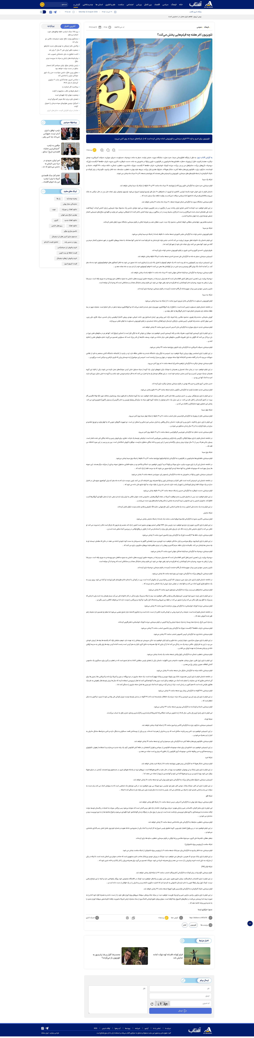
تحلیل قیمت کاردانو (51, 242)
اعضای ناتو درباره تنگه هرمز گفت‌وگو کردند (63, 99)
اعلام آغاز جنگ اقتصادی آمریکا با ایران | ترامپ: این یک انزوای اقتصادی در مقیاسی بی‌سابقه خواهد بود (51, 179)
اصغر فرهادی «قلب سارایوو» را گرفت (65, 91)
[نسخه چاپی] (127, 917)
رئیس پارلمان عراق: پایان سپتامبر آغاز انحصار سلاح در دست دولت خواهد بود (62, 67)
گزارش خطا (174, 918)
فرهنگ (206, 27)
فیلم (184, 925)
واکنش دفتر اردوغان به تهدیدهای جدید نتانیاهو (61, 46)
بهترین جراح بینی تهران (69, 215)
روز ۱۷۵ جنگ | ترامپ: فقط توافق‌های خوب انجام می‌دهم (62, 33)
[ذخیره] (133, 917)
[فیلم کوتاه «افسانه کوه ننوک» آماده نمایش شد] (197, 956)
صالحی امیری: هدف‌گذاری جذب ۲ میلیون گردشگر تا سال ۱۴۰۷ (63, 81)
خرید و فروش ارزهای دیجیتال (67, 258)
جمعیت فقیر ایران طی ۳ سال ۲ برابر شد (63, 50)
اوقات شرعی (106, 1028)
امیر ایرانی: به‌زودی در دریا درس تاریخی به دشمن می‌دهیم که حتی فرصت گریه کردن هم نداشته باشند (51, 164)
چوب (54, 209)
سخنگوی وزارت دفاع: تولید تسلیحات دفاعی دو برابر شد (61, 40)
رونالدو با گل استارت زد (70, 87)
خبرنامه (137, 1028)
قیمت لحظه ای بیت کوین (68, 253)
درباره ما (168, 1028)
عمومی (199, 27)
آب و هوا (117, 1028)
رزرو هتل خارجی (56, 226)
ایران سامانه (44, 1033)
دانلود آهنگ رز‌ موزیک (69, 209)
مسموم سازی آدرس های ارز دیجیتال (64, 236)
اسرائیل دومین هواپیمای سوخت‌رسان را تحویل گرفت (61, 105)
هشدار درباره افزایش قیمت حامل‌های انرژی (62, 110)
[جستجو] (42, 4)
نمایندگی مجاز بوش (70, 204)
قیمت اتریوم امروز (70, 264)
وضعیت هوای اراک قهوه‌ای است (66, 95)
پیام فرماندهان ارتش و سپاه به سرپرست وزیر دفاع (62, 60)
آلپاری (56, 220)
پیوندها (127, 1028)
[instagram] (50, 12)
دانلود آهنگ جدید (70, 220)
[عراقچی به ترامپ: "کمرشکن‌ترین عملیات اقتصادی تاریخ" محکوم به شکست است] (70, 148)
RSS (95, 1028)
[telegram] (54, 12)
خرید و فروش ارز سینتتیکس (67, 247)
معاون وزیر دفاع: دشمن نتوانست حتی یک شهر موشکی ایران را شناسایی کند (61, 74)
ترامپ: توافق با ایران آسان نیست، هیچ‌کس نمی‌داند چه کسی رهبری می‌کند (51, 134)
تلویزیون (193, 925)
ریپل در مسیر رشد (70, 242)
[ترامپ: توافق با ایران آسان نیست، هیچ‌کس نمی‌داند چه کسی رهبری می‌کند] (70, 133)
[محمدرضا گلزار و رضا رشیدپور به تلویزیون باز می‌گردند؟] (135, 956)
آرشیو (146, 1028)
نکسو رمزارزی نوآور (70, 231)
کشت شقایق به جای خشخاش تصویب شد (63, 54)
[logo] (201, 4)
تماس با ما (156, 1028)
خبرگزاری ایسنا (203, 909)
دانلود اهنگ (73, 226)
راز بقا (58, 198)
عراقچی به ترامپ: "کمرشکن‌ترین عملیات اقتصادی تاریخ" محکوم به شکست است (51, 149)
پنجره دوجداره (72, 198)
